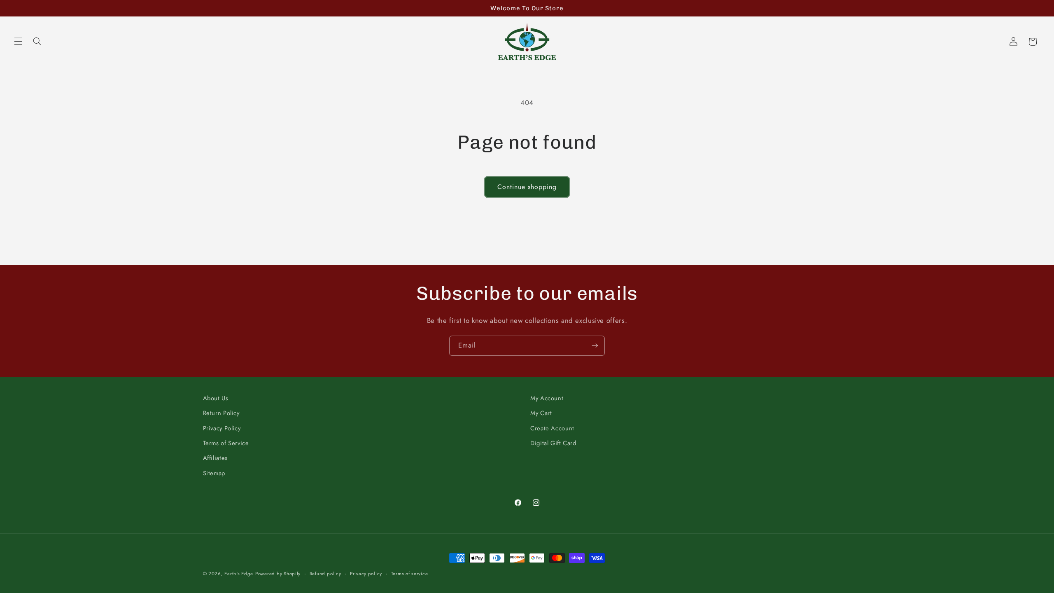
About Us (216, 398)
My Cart (541, 413)
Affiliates (215, 457)
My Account (546, 398)
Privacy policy (366, 573)
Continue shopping (527, 186)
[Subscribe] (594, 346)
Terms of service (409, 573)
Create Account (552, 428)
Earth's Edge (238, 573)
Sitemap (214, 473)
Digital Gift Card (553, 443)
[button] (18, 41)
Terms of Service (226, 443)
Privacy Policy (222, 428)
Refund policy (325, 573)
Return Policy (221, 413)
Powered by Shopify (278, 573)
